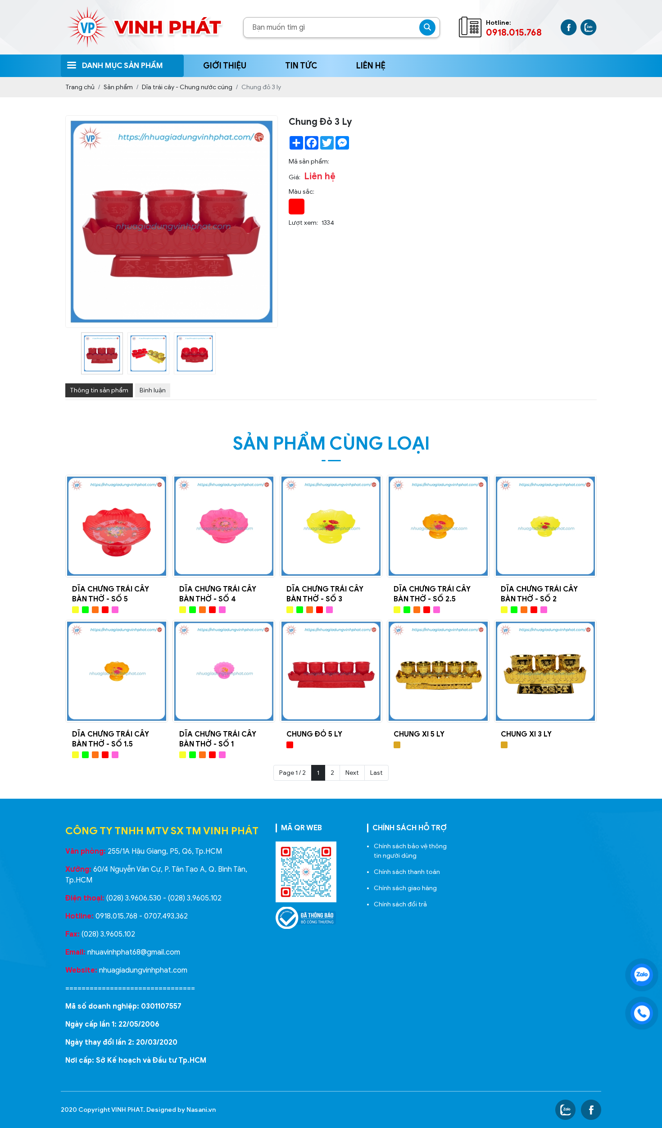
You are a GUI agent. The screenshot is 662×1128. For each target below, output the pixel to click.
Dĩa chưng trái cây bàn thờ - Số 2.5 (432, 594)
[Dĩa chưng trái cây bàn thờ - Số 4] (223, 526)
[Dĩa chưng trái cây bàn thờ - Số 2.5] (438, 526)
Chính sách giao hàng (405, 888)
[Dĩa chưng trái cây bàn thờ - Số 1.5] (116, 671)
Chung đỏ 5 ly (314, 734)
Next (352, 773)
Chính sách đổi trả (400, 904)
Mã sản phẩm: (309, 161)
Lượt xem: (303, 223)
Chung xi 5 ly (419, 734)
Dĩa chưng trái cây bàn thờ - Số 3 (324, 594)
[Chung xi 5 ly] (438, 671)
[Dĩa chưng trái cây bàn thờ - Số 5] (116, 526)
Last (376, 773)
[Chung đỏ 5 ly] (331, 671)
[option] (102, 353)
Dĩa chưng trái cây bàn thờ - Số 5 (110, 594)
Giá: (294, 177)
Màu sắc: (301, 192)
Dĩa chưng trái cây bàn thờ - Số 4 (217, 594)
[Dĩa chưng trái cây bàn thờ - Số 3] (331, 526)
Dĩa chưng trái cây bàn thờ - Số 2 (539, 594)
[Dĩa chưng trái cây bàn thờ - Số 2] (545, 526)
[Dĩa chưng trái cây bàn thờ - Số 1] (223, 671)
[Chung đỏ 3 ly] (102, 353)
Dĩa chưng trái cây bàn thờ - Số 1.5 (110, 739)
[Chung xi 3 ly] (545, 671)
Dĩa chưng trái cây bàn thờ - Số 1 (217, 739)
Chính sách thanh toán (407, 872)
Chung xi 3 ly (526, 734)
